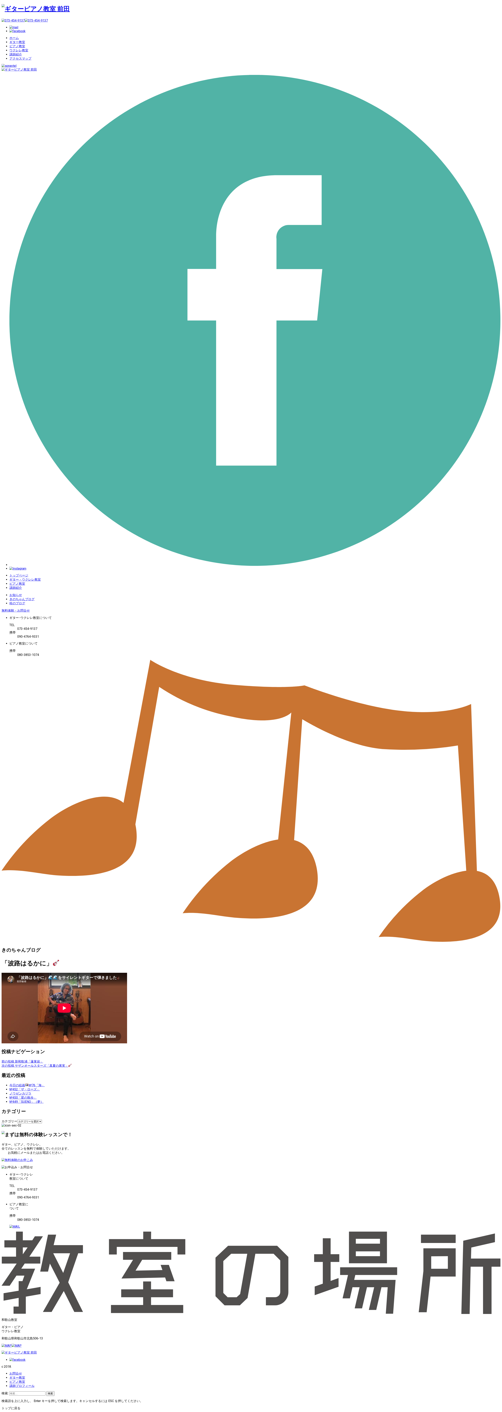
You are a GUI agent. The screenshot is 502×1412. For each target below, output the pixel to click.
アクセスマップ (20, 58)
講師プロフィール (22, 1386)
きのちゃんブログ (22, 599)
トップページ (18, 575)
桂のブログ (17, 603)
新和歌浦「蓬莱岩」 (22, 1061)
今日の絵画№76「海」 (27, 1085)
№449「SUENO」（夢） (26, 1102)
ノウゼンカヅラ (20, 1093)
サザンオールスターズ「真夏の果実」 (35, 1065)
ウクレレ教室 (18, 50)
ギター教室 (17, 42)
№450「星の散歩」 (23, 1097)
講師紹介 (15, 54)
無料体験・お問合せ (16, 610)
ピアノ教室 (17, 46)
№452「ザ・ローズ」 (24, 1089)
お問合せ (15, 1373)
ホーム (14, 38)
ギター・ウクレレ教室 (25, 579)
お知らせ (15, 595)
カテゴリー (9, 1121)
